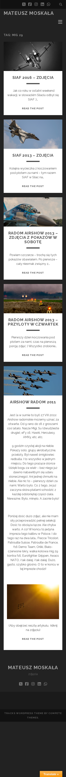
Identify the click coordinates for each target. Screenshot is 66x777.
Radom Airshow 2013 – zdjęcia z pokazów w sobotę (33, 237)
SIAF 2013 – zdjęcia (33, 155)
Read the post (33, 108)
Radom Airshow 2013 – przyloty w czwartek (33, 321)
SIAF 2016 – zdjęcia (33, 77)
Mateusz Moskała (29, 13)
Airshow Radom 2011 (33, 402)
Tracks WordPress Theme (23, 713)
